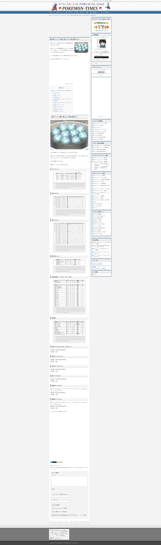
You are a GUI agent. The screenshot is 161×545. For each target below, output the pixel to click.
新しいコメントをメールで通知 (60, 508)
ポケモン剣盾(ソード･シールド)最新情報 (100, 147)
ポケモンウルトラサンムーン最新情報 (100, 157)
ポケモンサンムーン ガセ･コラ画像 (99, 177)
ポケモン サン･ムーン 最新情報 (99, 175)
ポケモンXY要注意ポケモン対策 (99, 231)
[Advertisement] (69, 25)
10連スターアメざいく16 (58, 104)
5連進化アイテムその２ (58, 111)
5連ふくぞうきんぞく (57, 107)
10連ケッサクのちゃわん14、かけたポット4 (61, 102)
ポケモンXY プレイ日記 (97, 233)
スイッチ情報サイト (106, 12)
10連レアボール (56, 95)
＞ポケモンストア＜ (101, 30)
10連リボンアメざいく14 (58, 105)
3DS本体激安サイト (95, 12)
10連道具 (54, 100)
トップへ (53, 12)
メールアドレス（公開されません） (60, 494)
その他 (95, 169)
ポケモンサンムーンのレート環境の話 (100, 190)
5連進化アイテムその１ (58, 109)
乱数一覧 (52, 465)
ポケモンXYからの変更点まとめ (99, 216)
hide (63, 87)
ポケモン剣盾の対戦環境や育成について (100, 151)
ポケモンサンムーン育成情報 (98, 195)
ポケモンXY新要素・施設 (98, 218)
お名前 (53, 489)
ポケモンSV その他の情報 (98, 139)
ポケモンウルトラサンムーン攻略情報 (100, 161)
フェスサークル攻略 (97, 205)
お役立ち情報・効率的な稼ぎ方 (99, 227)
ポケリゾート (95, 207)
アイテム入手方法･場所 (97, 203)
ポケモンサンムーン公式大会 (98, 181)
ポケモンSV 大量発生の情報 (98, 133)
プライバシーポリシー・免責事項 (99, 268)
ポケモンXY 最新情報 (97, 214)
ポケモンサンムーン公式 (97, 264)
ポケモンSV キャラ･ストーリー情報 (100, 123)
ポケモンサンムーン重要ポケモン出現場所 (101, 199)
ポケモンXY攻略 (85, 12)
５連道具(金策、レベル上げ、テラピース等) (61, 99)
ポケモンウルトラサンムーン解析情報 (100, 159)
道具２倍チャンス (56, 97)
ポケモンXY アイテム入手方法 (99, 223)
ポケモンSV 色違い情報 (97, 135)
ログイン (95, 274)
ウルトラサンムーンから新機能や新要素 (101, 166)
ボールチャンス (56, 92)
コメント (54, 475)
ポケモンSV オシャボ (97, 127)
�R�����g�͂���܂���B (63, 467)
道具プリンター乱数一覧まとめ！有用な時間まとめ (61, 90)
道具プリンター (59, 465)
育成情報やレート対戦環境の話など (100, 167)
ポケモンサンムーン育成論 (98, 197)
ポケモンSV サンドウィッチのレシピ (100, 129)
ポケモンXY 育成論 (97, 229)
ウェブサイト (55, 499)
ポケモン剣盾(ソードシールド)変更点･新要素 (101, 145)
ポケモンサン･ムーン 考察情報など (99, 183)
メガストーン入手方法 (97, 225)
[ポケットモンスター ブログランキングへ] (101, 72)
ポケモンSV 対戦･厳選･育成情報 (76, 467)
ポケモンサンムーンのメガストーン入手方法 (101, 188)
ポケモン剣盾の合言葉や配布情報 (99, 149)
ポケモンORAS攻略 (75, 12)
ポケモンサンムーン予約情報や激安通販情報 (101, 179)
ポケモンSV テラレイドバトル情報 (99, 131)
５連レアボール (56, 93)
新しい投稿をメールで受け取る (60, 511)
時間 (55, 465)
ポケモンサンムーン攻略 (63, 12)
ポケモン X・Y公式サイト (97, 263)
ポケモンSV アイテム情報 (98, 125)
